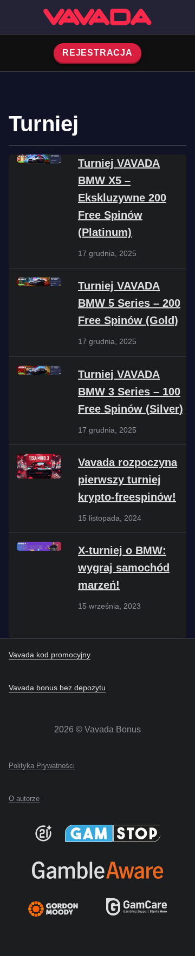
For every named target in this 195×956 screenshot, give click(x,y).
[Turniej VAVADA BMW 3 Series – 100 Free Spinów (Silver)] (39, 370)
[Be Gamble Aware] (97, 870)
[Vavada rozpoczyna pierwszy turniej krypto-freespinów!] (39, 466)
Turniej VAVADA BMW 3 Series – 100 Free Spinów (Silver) (130, 391)
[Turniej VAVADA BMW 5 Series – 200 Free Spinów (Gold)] (39, 281)
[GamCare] (136, 912)
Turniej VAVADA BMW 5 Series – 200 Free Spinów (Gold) (129, 303)
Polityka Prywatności (42, 766)
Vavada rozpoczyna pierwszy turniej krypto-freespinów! (127, 479)
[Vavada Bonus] (97, 17)
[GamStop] (113, 833)
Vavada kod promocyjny (49, 654)
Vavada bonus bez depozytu (57, 687)
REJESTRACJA (97, 52)
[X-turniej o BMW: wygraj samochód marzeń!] (39, 546)
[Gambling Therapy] (60, 909)
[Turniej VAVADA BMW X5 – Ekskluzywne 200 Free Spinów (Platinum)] (39, 159)
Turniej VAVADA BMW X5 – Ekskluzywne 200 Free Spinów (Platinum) (122, 197)
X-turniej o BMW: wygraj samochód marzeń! (124, 567)
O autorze (24, 799)
